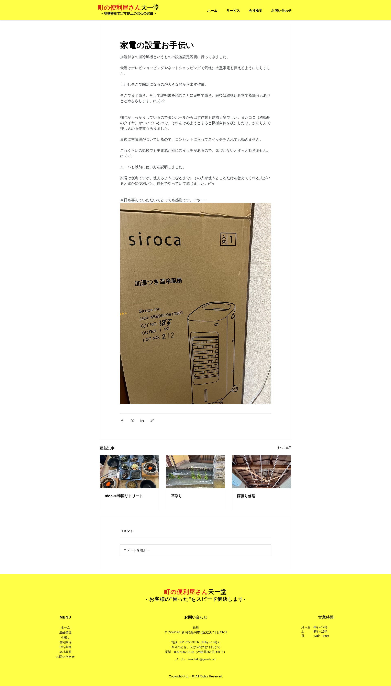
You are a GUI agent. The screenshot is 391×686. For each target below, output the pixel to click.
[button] (233, 11)
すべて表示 (284, 447)
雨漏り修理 (246, 496)
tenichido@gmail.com (202, 659)
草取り (176, 496)
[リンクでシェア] (152, 420)
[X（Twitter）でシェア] (132, 420)
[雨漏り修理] (261, 471)
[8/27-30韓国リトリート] (129, 471)
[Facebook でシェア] (122, 420)
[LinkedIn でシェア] (142, 420)
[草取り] (195, 471)
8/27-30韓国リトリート (124, 496)
